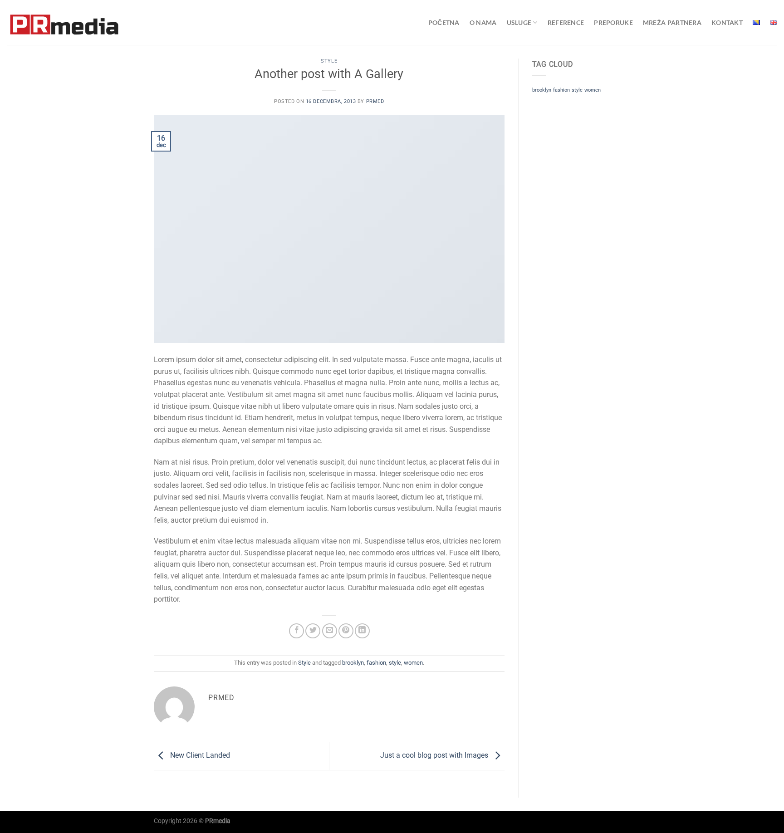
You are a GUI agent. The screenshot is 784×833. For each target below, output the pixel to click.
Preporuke (613, 22)
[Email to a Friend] (329, 630)
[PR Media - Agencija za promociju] (64, 22)
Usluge (519, 22)
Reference (566, 22)
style (395, 662)
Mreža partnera (672, 22)
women (413, 662)
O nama (483, 22)
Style (329, 61)
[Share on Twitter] (312, 630)
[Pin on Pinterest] (345, 630)
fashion (376, 662)
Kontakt (727, 22)
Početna (444, 22)
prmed (375, 101)
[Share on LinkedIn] (362, 630)
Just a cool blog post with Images (435, 755)
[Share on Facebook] (296, 630)
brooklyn (353, 662)
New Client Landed (199, 755)
